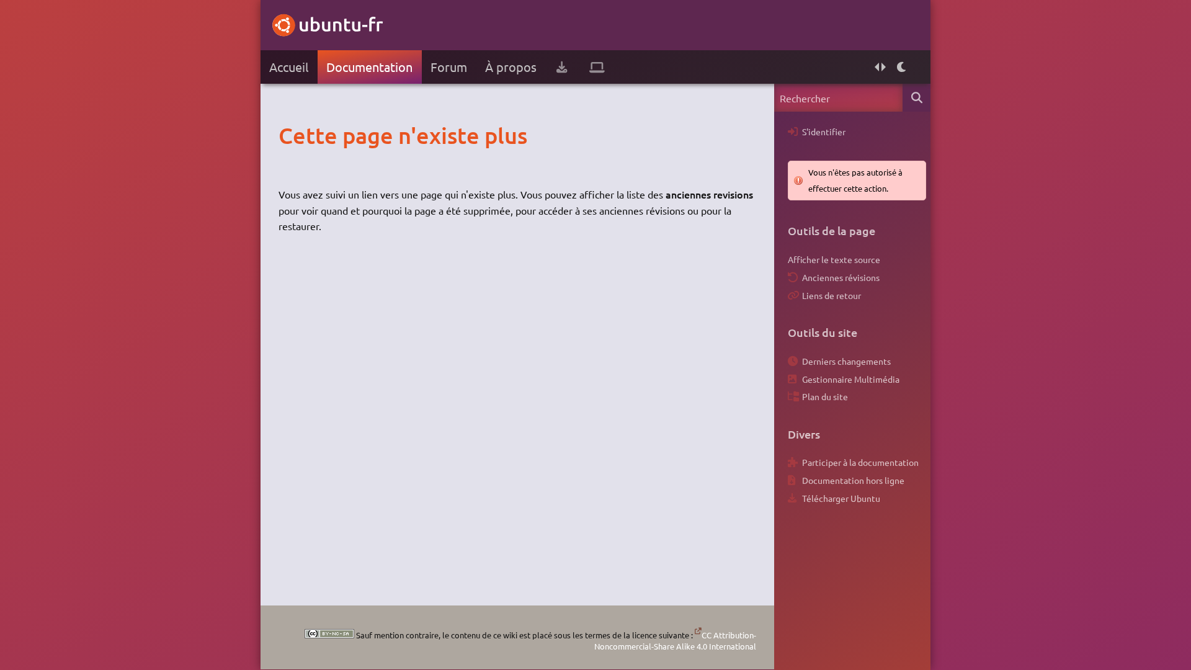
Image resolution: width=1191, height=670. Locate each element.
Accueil (288, 66)
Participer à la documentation (860, 462)
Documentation (369, 66)
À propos (511, 66)
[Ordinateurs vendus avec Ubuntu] (597, 67)
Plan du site (825, 396)
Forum (448, 66)
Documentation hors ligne (853, 480)
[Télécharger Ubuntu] (561, 67)
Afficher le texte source (834, 259)
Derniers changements (846, 361)
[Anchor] (291, 135)
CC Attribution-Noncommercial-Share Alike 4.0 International (675, 640)
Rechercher (916, 98)
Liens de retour (831, 295)
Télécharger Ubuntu (841, 498)
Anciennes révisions (841, 277)
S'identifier (823, 131)
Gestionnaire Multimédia (850, 379)
